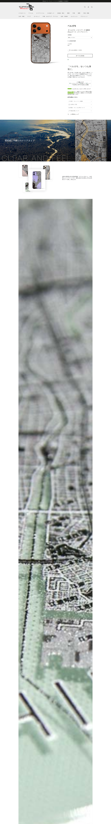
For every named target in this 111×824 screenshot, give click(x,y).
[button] (85, 6)
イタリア (88, 88)
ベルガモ (74, 88)
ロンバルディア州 (81, 88)
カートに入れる (80, 55)
